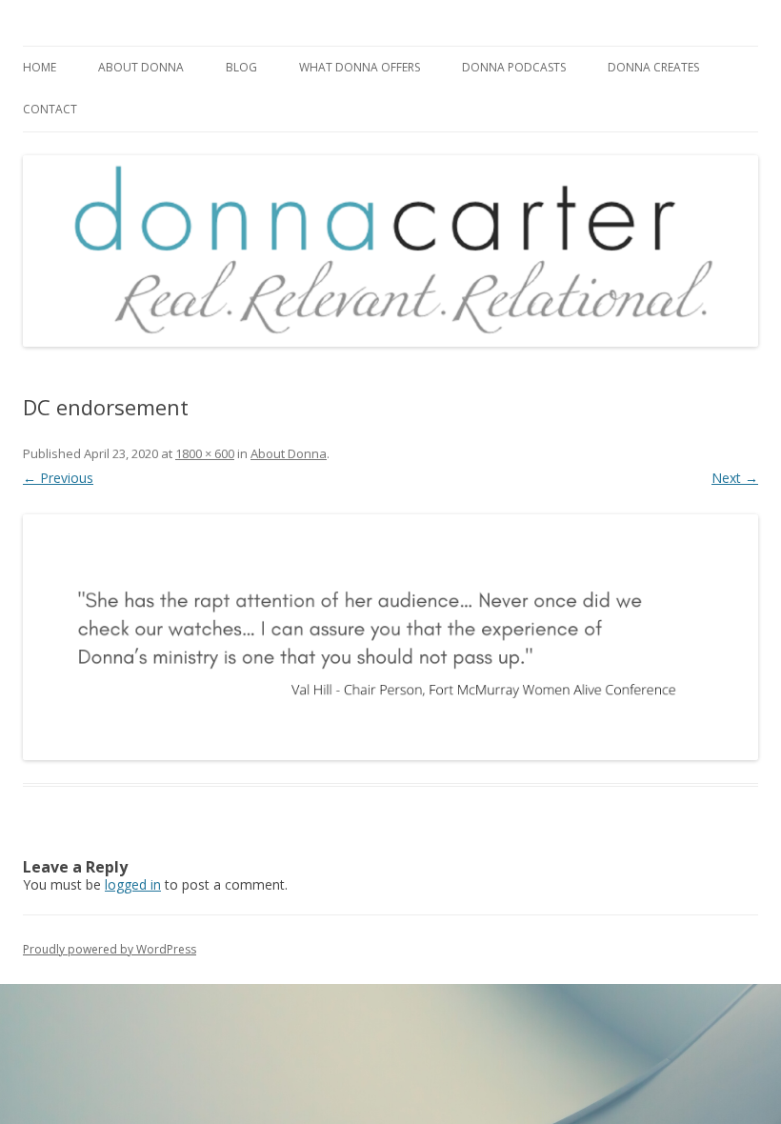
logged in (133, 884)
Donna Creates (653, 67)
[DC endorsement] (390, 636)
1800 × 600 (204, 453)
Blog (241, 67)
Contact (50, 109)
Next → (734, 478)
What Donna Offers (359, 67)
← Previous (58, 478)
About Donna (141, 67)
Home (39, 67)
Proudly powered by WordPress (109, 949)
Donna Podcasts (514, 67)
